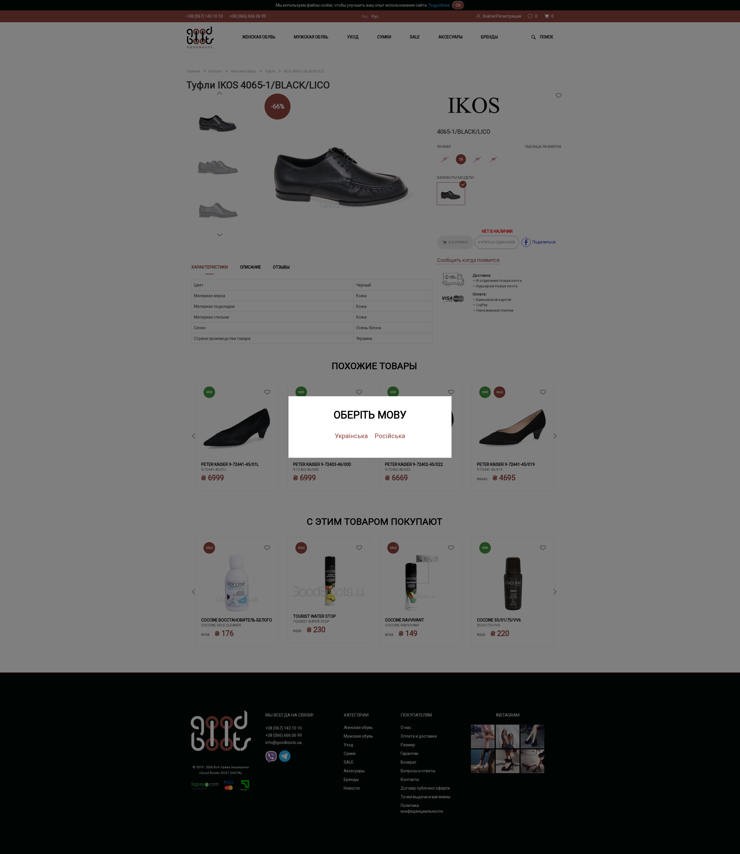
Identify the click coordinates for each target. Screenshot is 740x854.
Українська (351, 436)
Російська (390, 436)
